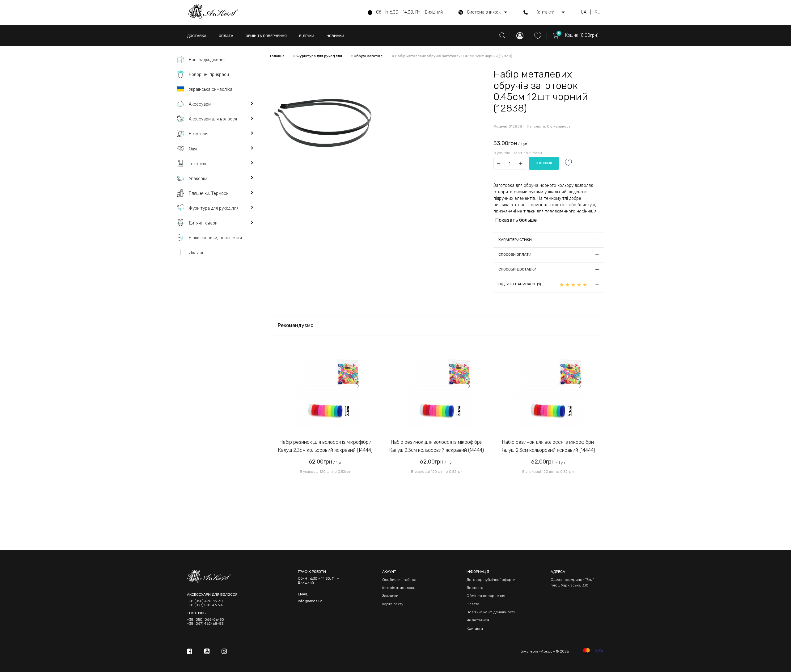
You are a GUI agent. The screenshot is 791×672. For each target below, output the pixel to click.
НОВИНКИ (335, 36)
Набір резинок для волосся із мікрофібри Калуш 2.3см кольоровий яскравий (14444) (325, 446)
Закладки (390, 596)
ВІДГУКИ (306, 36)
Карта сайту (392, 604)
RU (597, 12)
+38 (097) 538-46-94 (205, 605)
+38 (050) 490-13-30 (205, 601)
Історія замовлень (398, 588)
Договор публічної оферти (491, 580)
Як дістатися (478, 620)
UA (583, 12)
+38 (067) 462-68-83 (205, 624)
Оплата (473, 604)
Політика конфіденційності (491, 612)
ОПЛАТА (226, 36)
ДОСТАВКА (196, 36)
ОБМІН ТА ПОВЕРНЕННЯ (266, 36)
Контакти (475, 628)
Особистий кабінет (399, 580)
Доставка (475, 588)
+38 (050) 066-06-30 (205, 620)
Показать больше (516, 220)
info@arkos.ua (310, 601)
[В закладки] (568, 163)
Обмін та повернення (486, 596)
